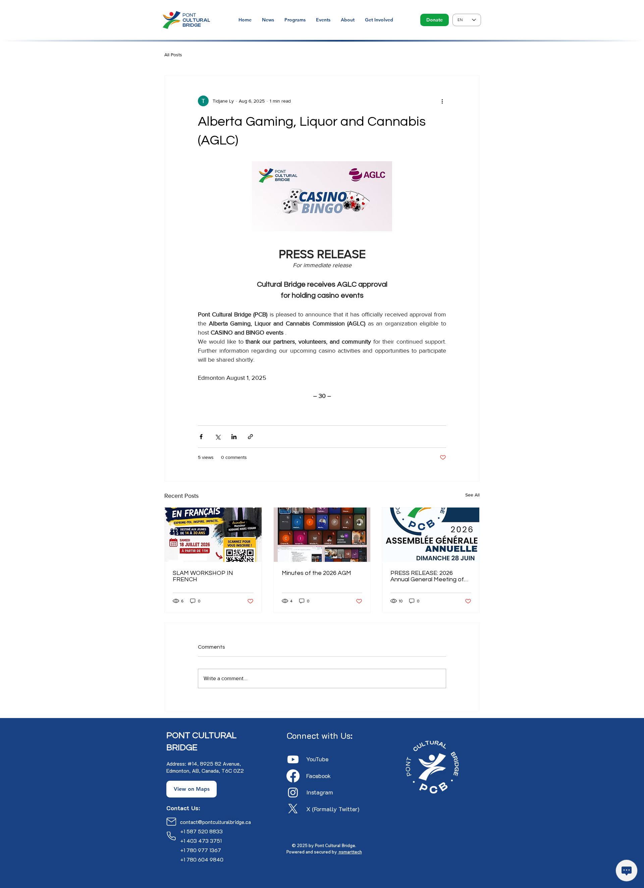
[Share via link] (250, 436)
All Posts (173, 54)
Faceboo (317, 776)
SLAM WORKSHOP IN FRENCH (203, 576)
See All (472, 494)
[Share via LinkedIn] (234, 436)
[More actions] (442, 101)
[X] (293, 808)
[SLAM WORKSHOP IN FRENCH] (213, 535)
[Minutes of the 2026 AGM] (322, 535)
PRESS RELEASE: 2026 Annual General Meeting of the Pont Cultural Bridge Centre (427, 576)
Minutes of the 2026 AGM (316, 573)
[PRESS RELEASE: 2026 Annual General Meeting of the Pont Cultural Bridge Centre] (430, 535)
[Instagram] (293, 792)
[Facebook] (293, 775)
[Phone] (171, 836)
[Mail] (171, 821)
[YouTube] (293, 759)
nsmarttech (350, 851)
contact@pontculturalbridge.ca (215, 821)
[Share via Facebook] (201, 436)
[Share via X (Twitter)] (217, 436)
